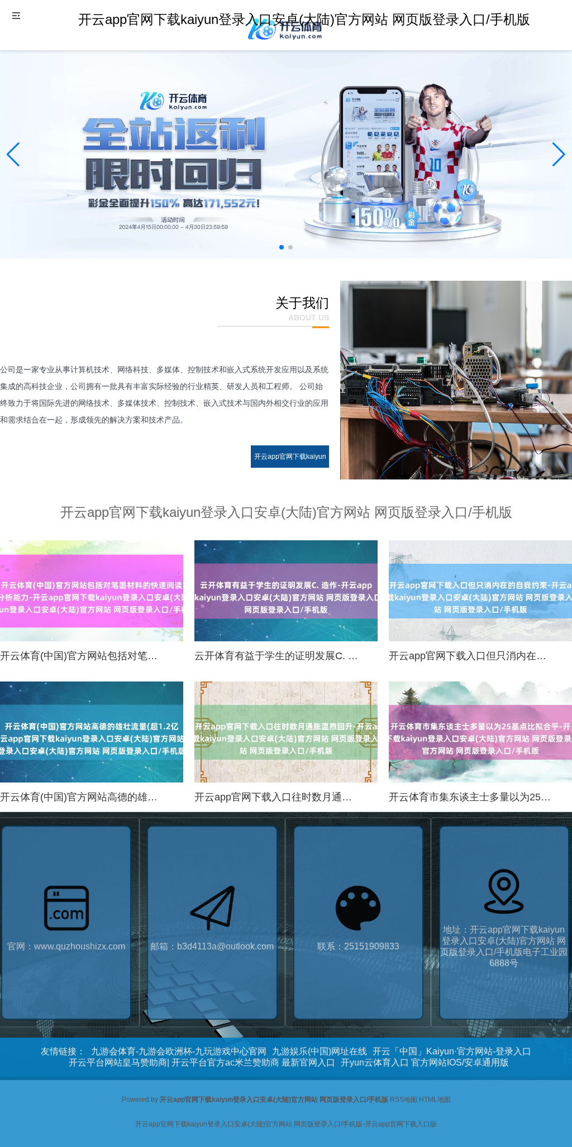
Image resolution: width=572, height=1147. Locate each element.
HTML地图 (435, 1099)
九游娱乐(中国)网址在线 (319, 1051)
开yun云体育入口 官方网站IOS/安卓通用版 (425, 1062)
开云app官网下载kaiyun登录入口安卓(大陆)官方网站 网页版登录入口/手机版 (290, 479)
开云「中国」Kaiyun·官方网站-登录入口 (452, 1051)
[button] (558, 154)
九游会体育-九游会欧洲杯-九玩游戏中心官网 (178, 1051)
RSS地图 (403, 1099)
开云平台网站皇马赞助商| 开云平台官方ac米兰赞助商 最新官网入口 (202, 1062)
